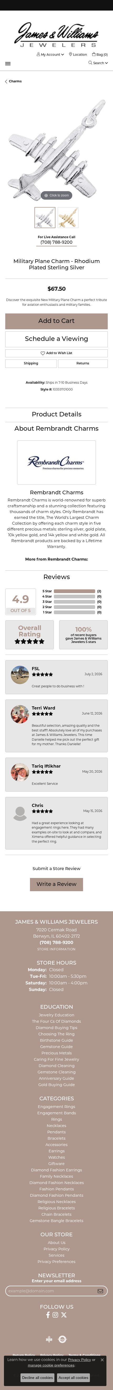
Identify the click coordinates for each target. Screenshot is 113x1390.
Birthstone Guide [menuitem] (56, 1040)
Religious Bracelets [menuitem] (56, 1208)
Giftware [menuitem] (56, 1163)
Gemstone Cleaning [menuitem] (57, 1072)
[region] (56, 150)
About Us (56, 1242)
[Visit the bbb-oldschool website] (49, 1339)
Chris (37, 805)
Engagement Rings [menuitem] (56, 1106)
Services (56, 1255)
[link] (78, 54)
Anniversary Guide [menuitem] (56, 1078)
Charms (15, 81)
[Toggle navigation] (8, 64)
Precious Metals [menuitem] (57, 1053)
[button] (48, 54)
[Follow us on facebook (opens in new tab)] (48, 1315)
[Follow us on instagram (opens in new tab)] (55, 1315)
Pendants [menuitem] (56, 1132)
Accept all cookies (73, 1377)
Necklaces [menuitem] (56, 1125)
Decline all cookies (37, 1377)
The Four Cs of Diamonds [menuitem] (56, 1021)
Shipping (31, 363)
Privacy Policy (57, 1249)
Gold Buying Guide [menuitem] (56, 1084)
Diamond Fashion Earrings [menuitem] (56, 1170)
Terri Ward (43, 708)
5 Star (47, 591)
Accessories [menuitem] (56, 1144)
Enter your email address (56, 1281)
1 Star (47, 612)
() (99, 591)
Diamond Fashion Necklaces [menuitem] (56, 1182)
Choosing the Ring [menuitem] (56, 1034)
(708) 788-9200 (56, 243)
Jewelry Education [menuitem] (56, 1015)
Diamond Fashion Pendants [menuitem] (56, 1195)
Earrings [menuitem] (57, 1151)
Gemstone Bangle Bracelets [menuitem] (56, 1220)
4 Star (47, 596)
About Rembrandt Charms (56, 429)
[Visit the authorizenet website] (62, 1339)
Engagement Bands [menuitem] (56, 1113)
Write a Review (56, 884)
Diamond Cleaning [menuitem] (57, 1065)
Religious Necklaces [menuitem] (57, 1201)
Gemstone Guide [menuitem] (56, 1046)
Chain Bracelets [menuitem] (56, 1214)
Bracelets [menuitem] (56, 1138)
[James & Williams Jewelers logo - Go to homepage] (56, 34)
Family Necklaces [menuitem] (56, 1176)
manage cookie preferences (51, 1365)
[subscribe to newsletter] (100, 1291)
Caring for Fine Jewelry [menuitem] (56, 1059)
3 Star (47, 602)
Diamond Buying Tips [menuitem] (56, 1027)
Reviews (56, 577)
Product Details (56, 415)
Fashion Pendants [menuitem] (56, 1189)
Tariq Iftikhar (46, 766)
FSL (36, 668)
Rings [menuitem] (56, 1119)
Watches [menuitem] (56, 1157)
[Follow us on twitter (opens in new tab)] (64, 1315)
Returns (82, 363)
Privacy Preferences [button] (56, 1261)
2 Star (47, 607)
